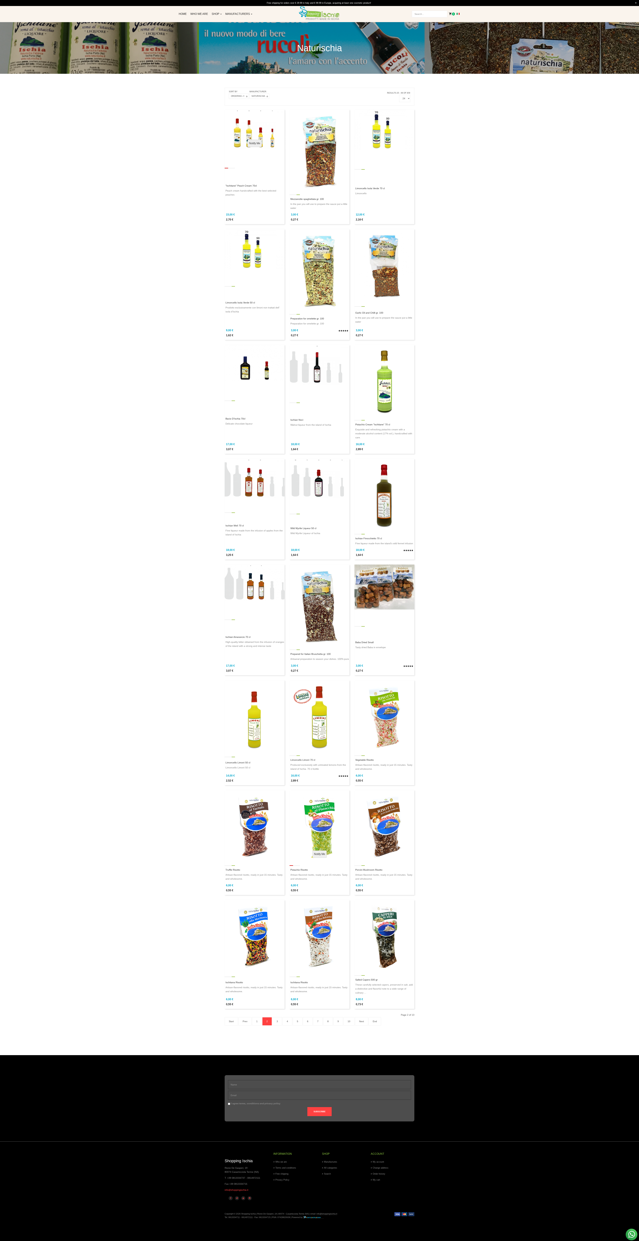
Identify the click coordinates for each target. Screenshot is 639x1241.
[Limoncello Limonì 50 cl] (255, 715)
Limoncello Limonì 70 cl (302, 760)
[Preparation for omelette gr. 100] (319, 269)
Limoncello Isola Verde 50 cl (240, 302)
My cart (376, 1180)
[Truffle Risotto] (255, 825)
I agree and (255, 1103)
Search (327, 1174)
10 (349, 1021)
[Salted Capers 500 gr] (384, 935)
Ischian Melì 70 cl (234, 525)
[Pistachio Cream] (384, 379)
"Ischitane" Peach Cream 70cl (241, 185)
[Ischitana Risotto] (255, 935)
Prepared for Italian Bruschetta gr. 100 (310, 654)
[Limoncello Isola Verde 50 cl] (255, 249)
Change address (380, 1168)
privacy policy (272, 1103)
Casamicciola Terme (294, 1214)
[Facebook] (231, 1198)
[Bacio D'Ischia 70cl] (255, 363)
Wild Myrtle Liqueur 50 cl (303, 528)
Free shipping (281, 1174)
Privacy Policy (282, 1180)
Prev (245, 1021)
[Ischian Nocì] (319, 364)
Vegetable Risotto (364, 760)
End (375, 1021)
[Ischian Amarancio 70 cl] (255, 583)
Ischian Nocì (296, 419)
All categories (330, 1168)
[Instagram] (250, 1198)
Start (231, 1021)
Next (361, 1021)
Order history (379, 1174)
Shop (216, 13)
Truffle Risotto (232, 869)
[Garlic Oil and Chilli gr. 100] (384, 264)
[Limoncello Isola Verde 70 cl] (384, 129)
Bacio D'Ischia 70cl (235, 418)
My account (378, 1162)
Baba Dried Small (364, 642)
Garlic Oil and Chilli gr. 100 (369, 312)
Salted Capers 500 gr (366, 979)
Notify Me (254, 143)
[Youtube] (243, 1198)
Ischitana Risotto (234, 982)
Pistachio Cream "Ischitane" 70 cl (372, 424)
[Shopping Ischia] (319, 13)
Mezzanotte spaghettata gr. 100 (307, 199)
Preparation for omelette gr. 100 (307, 318)
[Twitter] (237, 1198)
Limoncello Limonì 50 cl (237, 762)
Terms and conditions (285, 1168)
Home (183, 13)
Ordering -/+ (238, 96)
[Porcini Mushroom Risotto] (384, 825)
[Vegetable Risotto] (384, 715)
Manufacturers (238, 13)
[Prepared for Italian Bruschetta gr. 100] (319, 604)
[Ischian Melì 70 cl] (255, 478)
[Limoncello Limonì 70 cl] (319, 715)
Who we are (199, 13)
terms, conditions (249, 1103)
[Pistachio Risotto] (319, 825)
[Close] (636, 3)
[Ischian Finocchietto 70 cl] (384, 493)
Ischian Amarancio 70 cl (237, 637)
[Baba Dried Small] (384, 587)
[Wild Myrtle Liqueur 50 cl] (319, 478)
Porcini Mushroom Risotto (368, 869)
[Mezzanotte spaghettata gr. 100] (319, 149)
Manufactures (330, 1162)
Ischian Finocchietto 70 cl (368, 538)
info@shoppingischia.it (236, 1190)
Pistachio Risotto (299, 869)
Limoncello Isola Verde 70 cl (370, 188)
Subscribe (319, 1111)
